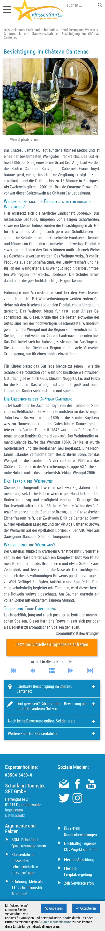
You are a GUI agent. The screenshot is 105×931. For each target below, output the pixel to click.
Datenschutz (15, 815)
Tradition (18, 894)
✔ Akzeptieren (86, 908)
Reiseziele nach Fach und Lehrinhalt (29, 30)
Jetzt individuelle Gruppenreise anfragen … (51, 647)
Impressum (14, 810)
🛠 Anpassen (54, 908)
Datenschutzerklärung (56, 922)
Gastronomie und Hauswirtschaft (28, 33)
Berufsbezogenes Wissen (77, 30)
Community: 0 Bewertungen (78, 633)
